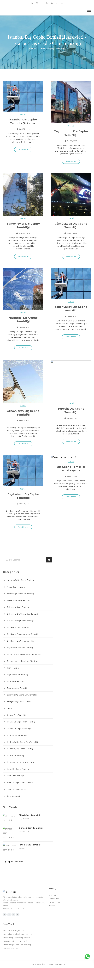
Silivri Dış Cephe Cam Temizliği (20, 783)
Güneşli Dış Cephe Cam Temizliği (21, 722)
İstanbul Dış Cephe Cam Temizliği (54, 964)
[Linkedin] (32, 3)
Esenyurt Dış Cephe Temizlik (19, 701)
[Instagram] (37, 3)
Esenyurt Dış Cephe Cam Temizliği (22, 695)
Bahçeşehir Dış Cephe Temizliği (20, 621)
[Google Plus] (9, 914)
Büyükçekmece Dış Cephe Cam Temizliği (24, 654)
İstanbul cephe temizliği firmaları (16, 938)
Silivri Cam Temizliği (15, 776)
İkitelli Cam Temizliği (15, 756)
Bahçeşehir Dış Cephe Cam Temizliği (22, 614)
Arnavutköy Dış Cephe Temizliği (20, 580)
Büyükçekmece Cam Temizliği (20, 648)
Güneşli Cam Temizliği (16, 715)
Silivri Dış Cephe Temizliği (18, 789)
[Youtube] (46, 3)
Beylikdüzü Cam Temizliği (18, 627)
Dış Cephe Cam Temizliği (17, 675)
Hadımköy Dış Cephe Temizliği (20, 749)
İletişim (52, 906)
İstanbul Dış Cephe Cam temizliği (17, 945)
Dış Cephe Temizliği (15, 681)
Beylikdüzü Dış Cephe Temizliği (20, 641)
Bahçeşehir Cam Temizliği (18, 607)
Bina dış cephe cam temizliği (15, 941)
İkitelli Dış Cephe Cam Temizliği (20, 762)
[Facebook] (41, 3)
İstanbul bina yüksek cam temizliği (17, 934)
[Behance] (62, 3)
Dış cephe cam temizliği (13, 948)
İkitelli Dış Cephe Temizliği (18, 769)
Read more (23, 149)
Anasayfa (33, 48)
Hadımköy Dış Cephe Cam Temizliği (22, 742)
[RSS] (13, 914)
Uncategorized (13, 796)
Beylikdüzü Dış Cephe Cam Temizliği (22, 634)
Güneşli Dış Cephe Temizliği (19, 729)
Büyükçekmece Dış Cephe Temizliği (22, 661)
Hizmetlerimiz (55, 902)
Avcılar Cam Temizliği (16, 587)
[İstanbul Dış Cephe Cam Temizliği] (12, 11)
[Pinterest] (52, 3)
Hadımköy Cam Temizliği (17, 735)
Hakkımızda (54, 899)
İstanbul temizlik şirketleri (13, 930)
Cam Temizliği (13, 668)
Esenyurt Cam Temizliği (17, 688)
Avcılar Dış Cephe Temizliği (18, 600)
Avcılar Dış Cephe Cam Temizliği (20, 594)
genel (23, 114)
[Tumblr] (56, 3)
